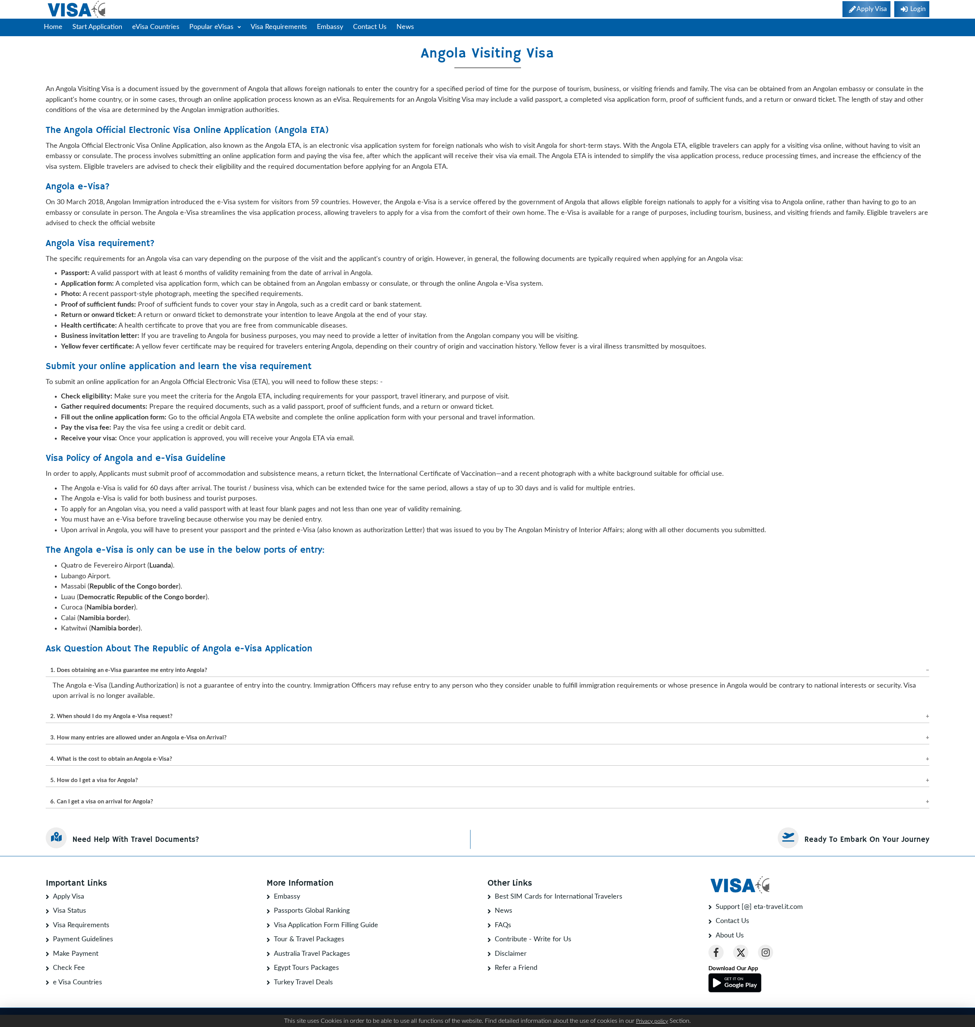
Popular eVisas (212, 27)
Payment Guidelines (83, 939)
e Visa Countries (77, 982)
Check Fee (69, 968)
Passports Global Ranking (312, 910)
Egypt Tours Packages (306, 968)
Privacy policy (652, 1021)
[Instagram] (765, 952)
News (405, 27)
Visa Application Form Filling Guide (326, 925)
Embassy (330, 27)
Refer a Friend (516, 968)
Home (53, 27)
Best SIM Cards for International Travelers (558, 896)
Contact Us (370, 27)
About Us (730, 935)
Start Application (97, 27)
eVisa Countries (155, 27)
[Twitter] (740, 952)
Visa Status (69, 910)
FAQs (503, 925)
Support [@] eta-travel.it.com (759, 907)
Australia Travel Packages (312, 953)
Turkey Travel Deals (303, 982)
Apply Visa (68, 896)
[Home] (77, 9)
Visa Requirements (279, 27)
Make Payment (75, 953)
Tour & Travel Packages (309, 939)
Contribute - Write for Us (533, 939)
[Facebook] (716, 952)
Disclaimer (511, 953)
